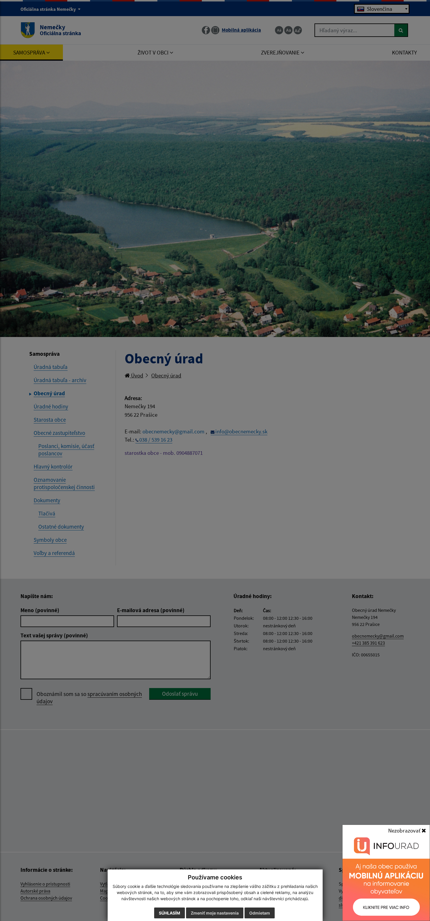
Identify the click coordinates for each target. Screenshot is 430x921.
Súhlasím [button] (169, 912)
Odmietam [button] (259, 912)
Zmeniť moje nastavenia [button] (215, 912)
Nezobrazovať (405, 830)
